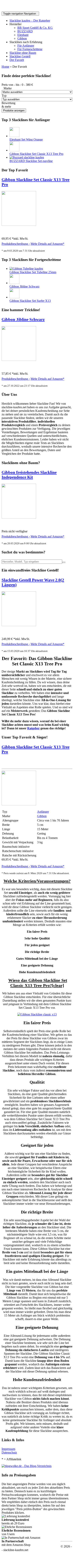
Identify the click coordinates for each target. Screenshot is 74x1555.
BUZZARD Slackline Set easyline (31, 161)
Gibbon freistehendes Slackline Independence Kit (29, 474)
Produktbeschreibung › (16, 243)
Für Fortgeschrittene (29, 49)
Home (5, 66)
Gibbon (22, 38)
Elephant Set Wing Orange (26, 139)
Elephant (22, 35)
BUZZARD (25, 31)
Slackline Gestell (19, 56)
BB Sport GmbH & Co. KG (35, 27)
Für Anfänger (25, 45)
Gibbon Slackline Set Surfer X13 (30, 300)
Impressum (8, 1449)
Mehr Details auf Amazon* (47, 243)
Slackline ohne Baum (22, 52)
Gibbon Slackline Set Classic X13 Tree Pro (36, 153)
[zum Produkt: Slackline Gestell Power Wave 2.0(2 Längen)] (19, 625)
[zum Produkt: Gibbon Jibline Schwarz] (19, 359)
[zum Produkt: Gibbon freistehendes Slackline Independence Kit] (19, 517)
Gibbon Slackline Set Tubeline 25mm (32, 272)
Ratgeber (33, 728)
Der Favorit (16, 60)
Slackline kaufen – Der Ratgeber (29, 20)
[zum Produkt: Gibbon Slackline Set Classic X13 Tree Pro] (19, 224)
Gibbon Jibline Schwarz (24, 286)
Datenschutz (9, 1452)
